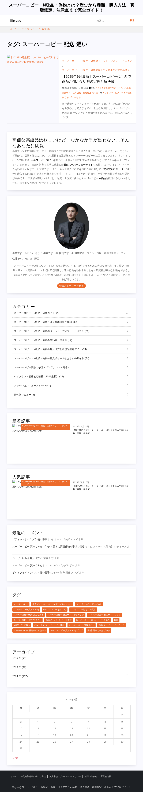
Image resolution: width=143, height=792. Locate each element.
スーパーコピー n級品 (93, 178)
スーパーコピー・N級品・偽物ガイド (36, 312)
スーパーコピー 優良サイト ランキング (66, 615)
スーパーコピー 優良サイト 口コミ (104, 615)
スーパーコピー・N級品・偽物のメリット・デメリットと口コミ (97, 61)
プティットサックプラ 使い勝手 (29, 539)
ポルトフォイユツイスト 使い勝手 (31, 572)
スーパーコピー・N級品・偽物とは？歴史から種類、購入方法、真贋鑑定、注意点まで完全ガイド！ (71, 7)
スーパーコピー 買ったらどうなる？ (93, 620)
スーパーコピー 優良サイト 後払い (30, 630)
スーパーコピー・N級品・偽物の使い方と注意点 (42, 340)
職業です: (80, 253)
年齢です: (48, 253)
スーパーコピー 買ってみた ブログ (66, 630)
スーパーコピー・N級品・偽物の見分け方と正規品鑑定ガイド (50, 349)
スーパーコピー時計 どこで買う (28, 615)
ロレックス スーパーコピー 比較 (49, 625)
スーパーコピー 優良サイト (81, 625)
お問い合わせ (90, 776)
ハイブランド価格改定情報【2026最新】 (38, 376)
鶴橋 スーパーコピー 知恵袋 (59, 620)
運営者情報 (106, 776)
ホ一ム (14, 776)
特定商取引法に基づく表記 (33, 776)
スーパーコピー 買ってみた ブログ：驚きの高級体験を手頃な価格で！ (50, 546)
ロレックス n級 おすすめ (54, 609)
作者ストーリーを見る (71, 285)
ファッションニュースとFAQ (32, 385)
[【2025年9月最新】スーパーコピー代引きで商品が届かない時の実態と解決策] (33, 88)
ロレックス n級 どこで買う (83, 609)
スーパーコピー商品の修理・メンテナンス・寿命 (42, 367)
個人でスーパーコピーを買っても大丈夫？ (52, 604)
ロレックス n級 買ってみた (26, 609)
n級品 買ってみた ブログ (98, 630)
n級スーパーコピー (42, 160)
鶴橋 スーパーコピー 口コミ (112, 625)
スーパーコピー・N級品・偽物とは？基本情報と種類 (45, 322)
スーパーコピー (21, 604)
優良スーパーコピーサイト (78, 164)
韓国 (116, 620)
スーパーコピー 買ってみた (27, 565)
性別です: (64, 253)
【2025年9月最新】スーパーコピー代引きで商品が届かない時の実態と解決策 (101, 432)
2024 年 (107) (20, 676)
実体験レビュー (24, 394)
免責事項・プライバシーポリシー (65, 776)
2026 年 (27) (19, 658)
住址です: (17, 258)
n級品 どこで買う (22, 625)
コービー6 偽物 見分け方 (26, 558)
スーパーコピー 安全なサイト (27, 620)
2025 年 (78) (19, 667)
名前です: (17, 253)
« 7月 (15, 757)
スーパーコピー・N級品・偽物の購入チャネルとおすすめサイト (97, 70)
